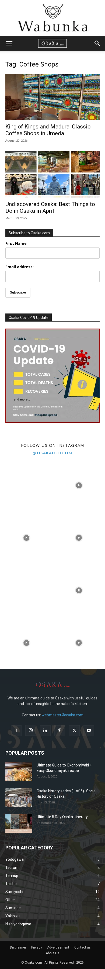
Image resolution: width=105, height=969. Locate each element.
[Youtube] (88, 730)
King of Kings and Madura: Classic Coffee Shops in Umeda (47, 130)
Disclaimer (18, 947)
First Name (16, 243)
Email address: (19, 266)
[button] (9, 43)
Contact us (82, 947)
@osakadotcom (52, 452)
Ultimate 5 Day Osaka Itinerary (62, 817)
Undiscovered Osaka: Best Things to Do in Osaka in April (50, 207)
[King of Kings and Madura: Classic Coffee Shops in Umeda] (52, 97)
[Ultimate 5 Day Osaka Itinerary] (18, 823)
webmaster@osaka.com (62, 715)
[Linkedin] (45, 730)
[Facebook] (16, 730)
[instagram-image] (26, 485)
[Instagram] (30, 730)
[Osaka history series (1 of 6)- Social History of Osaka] (18, 797)
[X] (74, 730)
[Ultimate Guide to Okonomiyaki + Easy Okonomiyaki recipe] (18, 771)
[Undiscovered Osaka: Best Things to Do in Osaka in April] (52, 174)
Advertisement (58, 947)
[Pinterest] (59, 730)
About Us (52, 953)
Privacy (36, 947)
